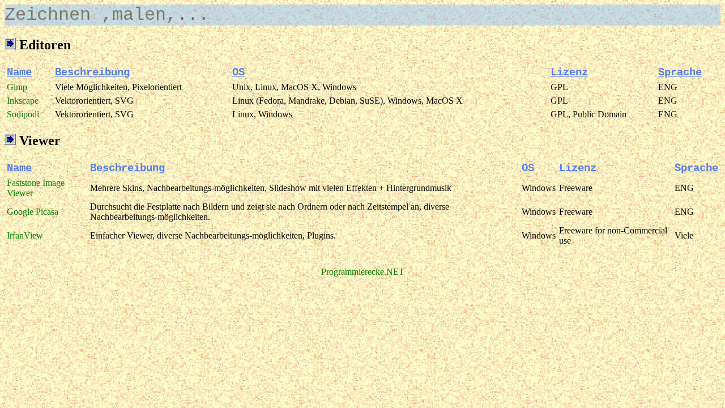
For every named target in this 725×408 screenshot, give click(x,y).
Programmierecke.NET (362, 272)
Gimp (17, 87)
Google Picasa (32, 211)
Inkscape (23, 100)
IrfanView (25, 235)
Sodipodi (23, 114)
